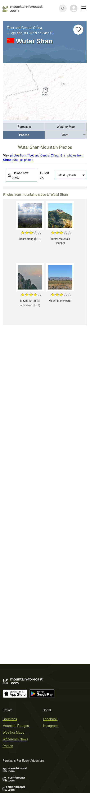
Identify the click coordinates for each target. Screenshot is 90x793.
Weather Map (66, 126)
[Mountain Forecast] (22, 8)
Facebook (50, 718)
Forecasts (24, 126)
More (65, 135)
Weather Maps (13, 732)
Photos (24, 135)
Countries (10, 718)
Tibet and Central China (24, 28)
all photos (26, 160)
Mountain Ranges (16, 725)
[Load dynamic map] (45, 91)
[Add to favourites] (78, 30)
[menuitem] (24, 127)
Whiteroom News (15, 739)
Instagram (50, 725)
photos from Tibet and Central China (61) (37, 155)
